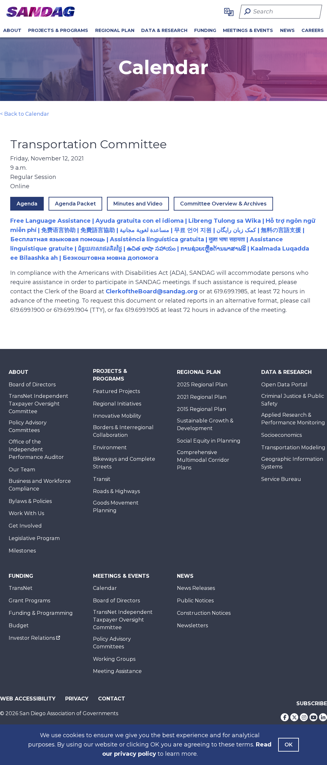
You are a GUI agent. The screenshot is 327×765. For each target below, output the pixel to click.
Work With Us (26, 513)
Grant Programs (29, 601)
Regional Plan (199, 372)
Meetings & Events (248, 30)
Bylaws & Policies (30, 501)
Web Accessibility (28, 699)
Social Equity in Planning (208, 441)
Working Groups (114, 659)
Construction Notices (204, 613)
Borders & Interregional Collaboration (123, 431)
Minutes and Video (138, 204)
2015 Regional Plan (201, 409)
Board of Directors (32, 385)
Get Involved (25, 526)
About (12, 30)
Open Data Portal (284, 385)
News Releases (196, 588)
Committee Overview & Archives (223, 204)
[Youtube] (313, 717)
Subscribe (311, 703)
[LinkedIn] (323, 717)
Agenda (27, 204)
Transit (101, 479)
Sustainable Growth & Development (205, 424)
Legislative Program (34, 538)
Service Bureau (281, 479)
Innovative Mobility (117, 416)
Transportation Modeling (293, 447)
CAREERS (312, 30)
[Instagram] (304, 717)
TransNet (21, 588)
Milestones (22, 551)
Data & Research (164, 30)
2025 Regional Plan (202, 385)
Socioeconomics (281, 435)
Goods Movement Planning (116, 507)
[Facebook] (285, 717)
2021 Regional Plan (201, 397)
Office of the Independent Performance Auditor (36, 449)
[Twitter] (294, 717)
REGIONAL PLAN (114, 30)
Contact (111, 699)
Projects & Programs (58, 30)
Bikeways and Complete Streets (124, 463)
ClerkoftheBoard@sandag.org (152, 291)
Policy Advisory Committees (28, 426)
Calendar (105, 588)
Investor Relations (32, 638)
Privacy (76, 699)
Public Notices (195, 601)
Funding (205, 30)
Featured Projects (116, 391)
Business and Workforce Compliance (40, 485)
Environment (110, 447)
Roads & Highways (116, 491)
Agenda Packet (75, 204)
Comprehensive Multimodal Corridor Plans (203, 460)
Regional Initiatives (117, 404)
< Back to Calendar (24, 114)
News (287, 30)
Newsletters (192, 625)
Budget (19, 625)
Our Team (22, 470)
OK (289, 745)
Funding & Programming (41, 613)
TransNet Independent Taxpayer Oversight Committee (38, 403)
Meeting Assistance (117, 671)
